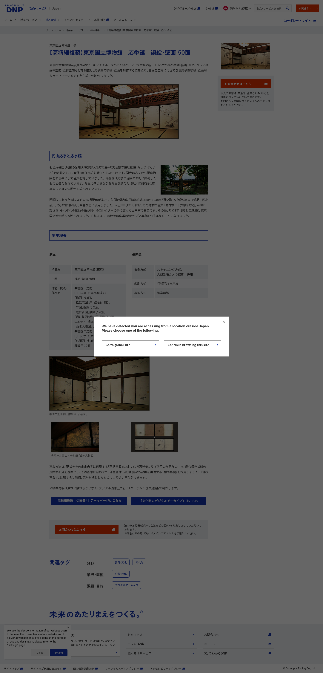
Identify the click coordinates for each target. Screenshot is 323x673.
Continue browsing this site (188, 344)
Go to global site (118, 344)
